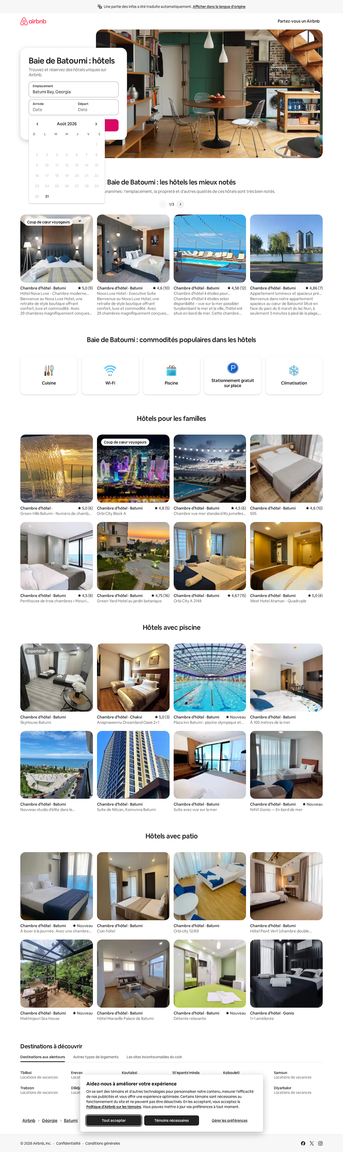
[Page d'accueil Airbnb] (33, 21)
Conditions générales (102, 1143)
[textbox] (51, 109)
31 (47, 196)
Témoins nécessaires (171, 1120)
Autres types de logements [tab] (96, 1057)
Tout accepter (114, 1120)
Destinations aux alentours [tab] (42, 1057)
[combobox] (74, 92)
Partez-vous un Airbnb (299, 21)
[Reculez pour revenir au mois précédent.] (37, 124)
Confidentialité (68, 1143)
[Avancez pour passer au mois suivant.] (95, 124)
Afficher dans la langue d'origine (219, 6)
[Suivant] (180, 204)
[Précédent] (163, 204)
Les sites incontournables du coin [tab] (154, 1057)
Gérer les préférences (229, 1120)
